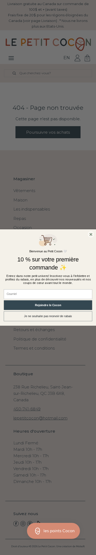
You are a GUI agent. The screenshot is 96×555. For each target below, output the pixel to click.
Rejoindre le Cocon (48, 305)
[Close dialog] (90, 234)
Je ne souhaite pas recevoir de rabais (48, 316)
